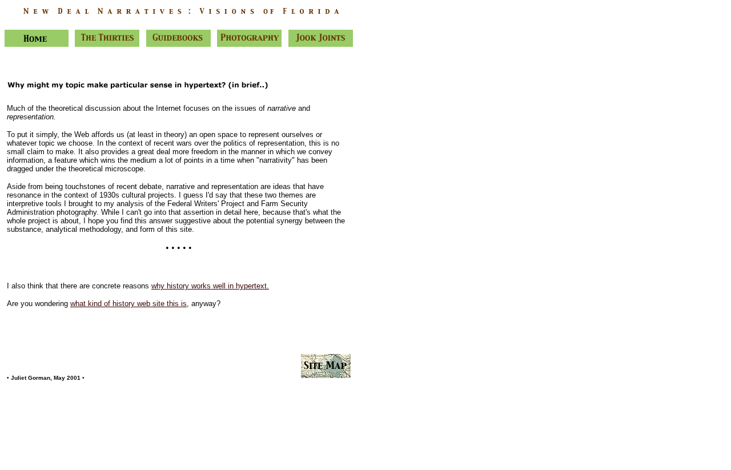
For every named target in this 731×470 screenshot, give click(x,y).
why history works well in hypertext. (210, 286)
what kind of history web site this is (128, 303)
